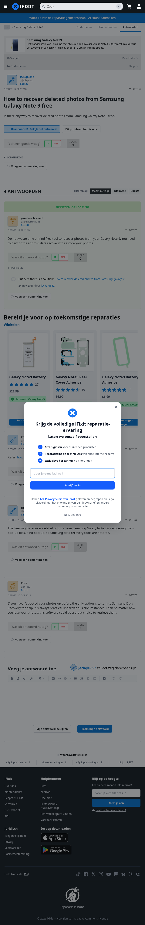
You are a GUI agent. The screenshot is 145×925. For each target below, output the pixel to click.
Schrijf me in (73, 485)
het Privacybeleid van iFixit (57, 499)
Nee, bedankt (72, 514)
